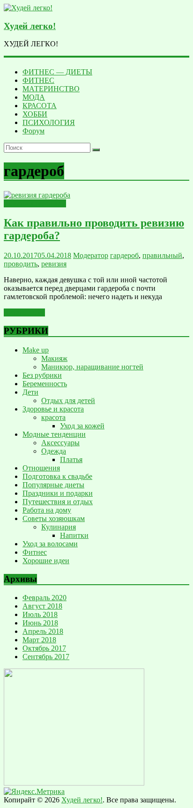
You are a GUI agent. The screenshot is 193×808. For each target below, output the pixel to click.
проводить (20, 264)
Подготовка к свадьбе (57, 476)
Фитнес (34, 552)
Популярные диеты (53, 485)
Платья (71, 459)
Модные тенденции (54, 434)
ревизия (54, 264)
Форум (33, 131)
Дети (30, 392)
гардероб (124, 255)
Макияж (54, 358)
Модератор (90, 255)
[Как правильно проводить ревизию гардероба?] (37, 195)
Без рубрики (42, 375)
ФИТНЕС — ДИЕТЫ (57, 72)
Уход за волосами (50, 544)
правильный (162, 255)
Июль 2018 (40, 614)
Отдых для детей (68, 400)
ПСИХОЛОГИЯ (48, 122)
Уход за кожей (82, 426)
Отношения (41, 468)
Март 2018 (39, 640)
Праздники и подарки (57, 493)
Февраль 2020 (44, 598)
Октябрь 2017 (44, 648)
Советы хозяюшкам (35, 203)
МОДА (33, 97)
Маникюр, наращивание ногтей (92, 367)
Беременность (44, 384)
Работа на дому (46, 510)
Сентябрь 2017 (45, 657)
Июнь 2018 (40, 623)
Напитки (74, 535)
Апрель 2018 (42, 631)
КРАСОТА (39, 106)
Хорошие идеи (45, 561)
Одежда (53, 451)
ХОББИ (34, 114)
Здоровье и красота (53, 409)
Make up (35, 350)
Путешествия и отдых (57, 502)
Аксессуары (60, 443)
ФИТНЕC (38, 80)
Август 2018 (42, 606)
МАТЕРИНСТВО (51, 89)
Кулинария (58, 527)
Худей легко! (30, 26)
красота (53, 417)
